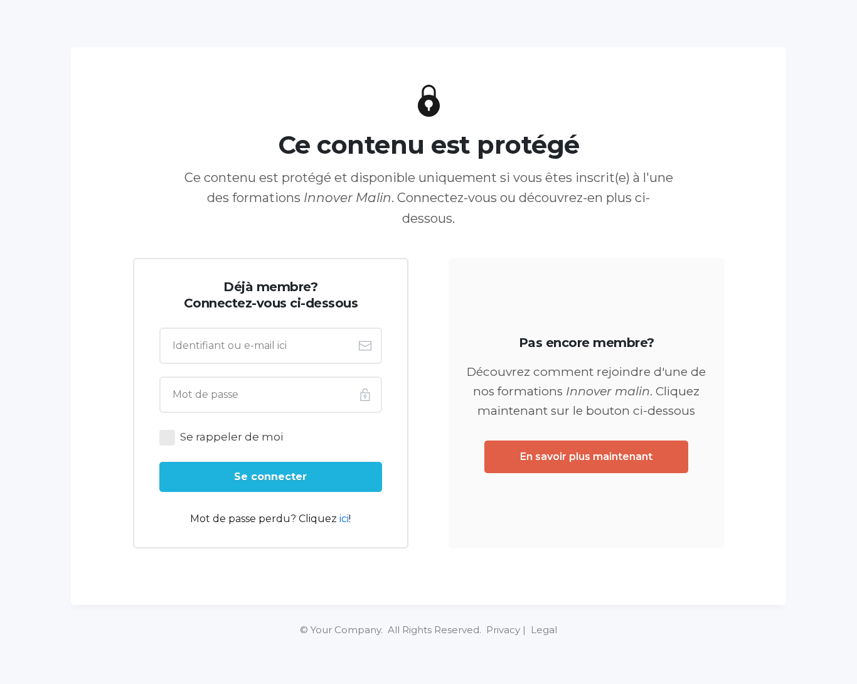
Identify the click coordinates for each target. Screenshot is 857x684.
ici (344, 519)
